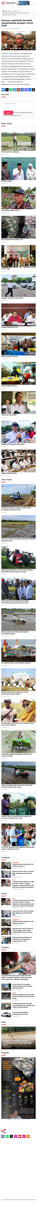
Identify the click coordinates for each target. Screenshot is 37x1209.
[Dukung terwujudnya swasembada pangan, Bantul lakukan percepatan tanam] (18, 557)
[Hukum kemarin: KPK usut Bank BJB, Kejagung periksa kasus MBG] (6, 874)
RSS (21, 1193)
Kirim (8, 112)
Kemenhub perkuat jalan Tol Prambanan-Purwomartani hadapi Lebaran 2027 (22, 939)
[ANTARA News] (8, 3)
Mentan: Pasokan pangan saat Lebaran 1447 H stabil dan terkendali (18, 414)
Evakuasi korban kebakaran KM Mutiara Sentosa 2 (17, 1114)
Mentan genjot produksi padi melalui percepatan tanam (14, 633)
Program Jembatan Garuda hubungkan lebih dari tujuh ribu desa (17, 1043)
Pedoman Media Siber (27, 1190)
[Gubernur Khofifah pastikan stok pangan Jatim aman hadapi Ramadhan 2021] (18, 227)
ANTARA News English (27, 1168)
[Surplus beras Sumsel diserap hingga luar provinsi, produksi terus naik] (18, 804)
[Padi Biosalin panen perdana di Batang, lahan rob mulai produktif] (18, 711)
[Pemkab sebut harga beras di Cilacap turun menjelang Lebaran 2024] (18, 198)
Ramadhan (8, 11)
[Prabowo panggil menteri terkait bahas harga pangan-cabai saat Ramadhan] (18, 285)
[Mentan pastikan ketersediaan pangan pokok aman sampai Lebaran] (18, 344)
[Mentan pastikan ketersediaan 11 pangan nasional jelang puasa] (18, 373)
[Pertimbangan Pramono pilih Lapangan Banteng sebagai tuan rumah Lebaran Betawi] (6, 1006)
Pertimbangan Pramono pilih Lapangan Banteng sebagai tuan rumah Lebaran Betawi (23, 1005)
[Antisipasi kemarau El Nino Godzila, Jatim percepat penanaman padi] (18, 495)
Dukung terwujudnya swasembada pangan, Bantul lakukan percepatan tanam (17, 571)
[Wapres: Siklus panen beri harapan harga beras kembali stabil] (18, 168)
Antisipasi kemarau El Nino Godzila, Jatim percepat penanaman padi (16, 509)
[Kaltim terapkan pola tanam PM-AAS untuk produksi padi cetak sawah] (18, 773)
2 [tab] (16, 1051)
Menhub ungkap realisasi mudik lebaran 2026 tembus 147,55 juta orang (23, 996)
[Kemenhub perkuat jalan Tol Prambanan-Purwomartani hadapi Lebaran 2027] (6, 940)
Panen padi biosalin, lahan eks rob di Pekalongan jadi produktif (14, 693)
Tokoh (22, 1154)
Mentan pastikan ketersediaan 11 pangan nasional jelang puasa (16, 385)
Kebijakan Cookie (26, 1184)
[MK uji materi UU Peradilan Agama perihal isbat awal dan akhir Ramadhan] (6, 987)
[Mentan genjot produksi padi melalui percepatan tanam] (18, 619)
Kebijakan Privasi (25, 1181)
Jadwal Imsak (24, 1164)
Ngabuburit (24, 1145)
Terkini (4, 893)
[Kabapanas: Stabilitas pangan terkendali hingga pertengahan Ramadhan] (18, 431)
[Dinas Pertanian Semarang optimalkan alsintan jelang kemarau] (18, 526)
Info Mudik (23, 1151)
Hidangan (23, 1148)
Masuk (22, 1172)
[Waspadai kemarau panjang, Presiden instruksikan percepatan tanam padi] (18, 588)
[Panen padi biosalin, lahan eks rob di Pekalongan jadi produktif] (18, 679)
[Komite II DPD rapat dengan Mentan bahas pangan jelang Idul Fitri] (18, 315)
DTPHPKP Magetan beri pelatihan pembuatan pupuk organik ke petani (18, 848)
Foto (13, 880)
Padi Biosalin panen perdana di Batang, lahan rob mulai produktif (17, 724)
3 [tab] (18, 1051)
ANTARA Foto (24, 1196)
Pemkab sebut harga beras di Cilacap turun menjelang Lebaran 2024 (17, 209)
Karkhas (4, 1168)
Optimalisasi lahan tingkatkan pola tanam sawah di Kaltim (16, 755)
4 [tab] (21, 1051)
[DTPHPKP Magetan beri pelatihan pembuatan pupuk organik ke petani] (18, 835)
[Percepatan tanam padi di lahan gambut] (18, 650)
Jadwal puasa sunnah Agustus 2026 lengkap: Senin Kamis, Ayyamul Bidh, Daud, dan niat (22, 930)
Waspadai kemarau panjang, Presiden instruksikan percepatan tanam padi (15, 602)
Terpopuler (5, 857)
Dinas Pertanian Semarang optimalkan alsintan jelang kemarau (18, 540)
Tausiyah (23, 1158)
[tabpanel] (18, 1038)
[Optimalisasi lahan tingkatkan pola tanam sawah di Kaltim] (18, 742)
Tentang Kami (24, 1187)
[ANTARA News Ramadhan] (11, 1131)
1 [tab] (13, 1051)
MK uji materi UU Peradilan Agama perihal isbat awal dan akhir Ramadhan (22, 986)
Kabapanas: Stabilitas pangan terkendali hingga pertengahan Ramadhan (16, 443)
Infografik (15, 862)
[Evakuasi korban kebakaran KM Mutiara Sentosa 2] (6, 865)
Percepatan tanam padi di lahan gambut (16, 663)
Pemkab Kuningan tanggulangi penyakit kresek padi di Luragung (16, 151)
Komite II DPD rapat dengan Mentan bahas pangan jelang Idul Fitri (16, 326)
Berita (22, 1142)
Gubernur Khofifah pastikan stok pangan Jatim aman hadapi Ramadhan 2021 (18, 238)
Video (15, 11)
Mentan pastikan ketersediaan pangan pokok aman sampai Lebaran (18, 355)
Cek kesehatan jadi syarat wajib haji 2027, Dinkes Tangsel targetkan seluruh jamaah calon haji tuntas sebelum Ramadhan (16, 977)
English (22, 1161)
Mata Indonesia (6, 1178)
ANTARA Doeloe (7, 1181)
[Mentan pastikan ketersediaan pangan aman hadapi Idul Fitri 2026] (18, 461)
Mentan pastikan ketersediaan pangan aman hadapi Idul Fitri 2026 (17, 472)
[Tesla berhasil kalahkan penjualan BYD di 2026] (6, 1015)
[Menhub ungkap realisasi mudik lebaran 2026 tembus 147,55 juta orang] (6, 996)
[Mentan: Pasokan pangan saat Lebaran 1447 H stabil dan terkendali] (18, 402)
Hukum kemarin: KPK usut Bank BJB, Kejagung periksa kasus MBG (23, 873)
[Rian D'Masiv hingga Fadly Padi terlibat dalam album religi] (18, 256)
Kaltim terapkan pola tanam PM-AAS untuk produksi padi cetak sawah (16, 786)
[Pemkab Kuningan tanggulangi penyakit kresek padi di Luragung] (18, 139)
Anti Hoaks (5, 1172)
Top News (5, 947)
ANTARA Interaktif (7, 1175)
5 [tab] (24, 1051)
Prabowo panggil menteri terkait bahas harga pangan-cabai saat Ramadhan (18, 297)
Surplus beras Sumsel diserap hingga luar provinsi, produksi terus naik (16, 817)
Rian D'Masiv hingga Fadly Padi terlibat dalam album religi (17, 268)
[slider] (8, 48)
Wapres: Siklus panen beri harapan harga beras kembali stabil (18, 180)
